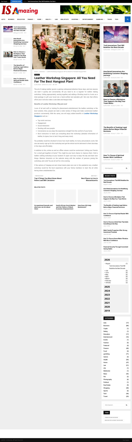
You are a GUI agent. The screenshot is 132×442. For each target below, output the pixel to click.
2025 (107, 286)
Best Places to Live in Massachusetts (89, 179)
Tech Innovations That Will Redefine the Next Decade (20, 28)
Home (39, 19)
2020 (107, 306)
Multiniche (106, 371)
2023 (107, 294)
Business (11, 19)
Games (105, 357)
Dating (105, 331)
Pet (104, 376)
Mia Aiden (38, 84)
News (105, 374)
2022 (107, 298)
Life (104, 368)
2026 (107, 259)
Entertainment (88, 19)
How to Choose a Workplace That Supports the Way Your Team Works (20, 54)
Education (21, 19)
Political (106, 382)
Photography (107, 379)
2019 (107, 310)
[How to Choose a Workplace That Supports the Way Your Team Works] (8, 54)
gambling (99, 19)
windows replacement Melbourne (114, 420)
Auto (3, 19)
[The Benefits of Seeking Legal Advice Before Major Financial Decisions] (8, 67)
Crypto (105, 328)
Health (48, 19)
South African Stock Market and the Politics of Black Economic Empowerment (65, 207)
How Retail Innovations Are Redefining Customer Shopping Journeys (21, 41)
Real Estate (65, 19)
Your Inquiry (4, 1)
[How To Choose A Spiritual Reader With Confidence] (8, 81)
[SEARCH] (126, 168)
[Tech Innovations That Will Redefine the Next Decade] (8, 29)
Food (105, 351)
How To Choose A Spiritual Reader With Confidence (21, 80)
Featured (106, 345)
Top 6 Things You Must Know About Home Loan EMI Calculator (48, 179)
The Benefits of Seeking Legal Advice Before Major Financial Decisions (21, 67)
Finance (30, 19)
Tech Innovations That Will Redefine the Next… (42, 1)
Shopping (75, 19)
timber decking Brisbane (111, 417)
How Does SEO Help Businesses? (84, 206)
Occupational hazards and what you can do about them (43, 207)
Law (56, 19)
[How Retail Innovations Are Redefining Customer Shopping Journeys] (8, 41)
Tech (116, 19)
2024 (107, 290)
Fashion (106, 342)
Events (105, 340)
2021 (107, 302)
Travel (109, 19)
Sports (105, 391)
